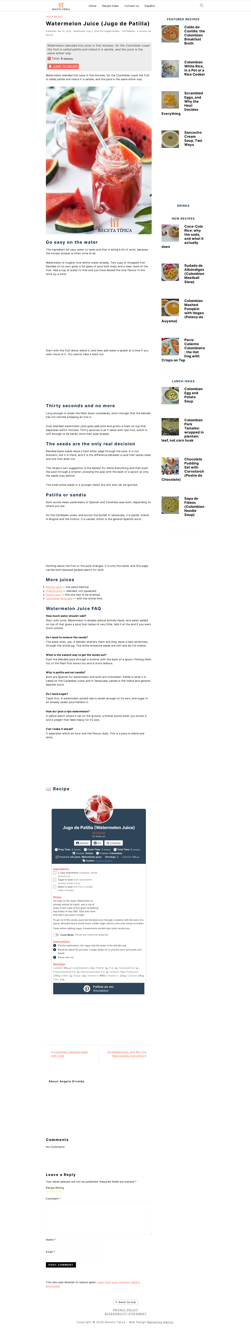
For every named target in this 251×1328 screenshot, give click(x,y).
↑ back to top (125, 1302)
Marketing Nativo (160, 1322)
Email (50, 1251)
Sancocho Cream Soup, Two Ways (193, 138)
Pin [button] (99, 843)
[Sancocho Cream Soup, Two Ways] (170, 139)
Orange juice (54, 590)
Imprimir (84, 843)
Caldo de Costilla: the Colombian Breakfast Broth (194, 35)
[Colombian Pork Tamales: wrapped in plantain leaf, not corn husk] (170, 427)
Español (150, 5)
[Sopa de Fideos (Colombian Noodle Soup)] (170, 505)
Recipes (58, 16)
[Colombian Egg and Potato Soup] (170, 396)
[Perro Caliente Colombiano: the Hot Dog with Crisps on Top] (170, 347)
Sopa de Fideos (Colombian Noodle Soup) (194, 506)
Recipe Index (110, 5)
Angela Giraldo (104, 860)
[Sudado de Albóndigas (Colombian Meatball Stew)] (170, 273)
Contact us (132, 5)
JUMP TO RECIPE (65, 66)
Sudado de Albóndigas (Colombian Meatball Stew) (194, 273)
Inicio (48, 16)
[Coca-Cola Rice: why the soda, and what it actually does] (170, 233)
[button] (93, 833)
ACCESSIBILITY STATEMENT (126, 1313)
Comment (53, 1198)
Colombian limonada (59, 598)
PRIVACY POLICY (125, 1309)
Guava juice (53, 594)
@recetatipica (100, 990)
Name (51, 1239)
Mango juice (54, 587)
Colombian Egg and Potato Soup (193, 395)
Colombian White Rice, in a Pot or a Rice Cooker (194, 68)
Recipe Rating (55, 1187)
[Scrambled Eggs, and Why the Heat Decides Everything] (170, 100)
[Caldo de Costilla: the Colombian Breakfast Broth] (170, 34)
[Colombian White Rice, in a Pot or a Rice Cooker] (170, 69)
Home (92, 5)
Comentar (115, 843)
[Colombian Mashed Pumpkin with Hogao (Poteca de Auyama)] (170, 308)
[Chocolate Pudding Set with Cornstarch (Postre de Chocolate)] (170, 466)
